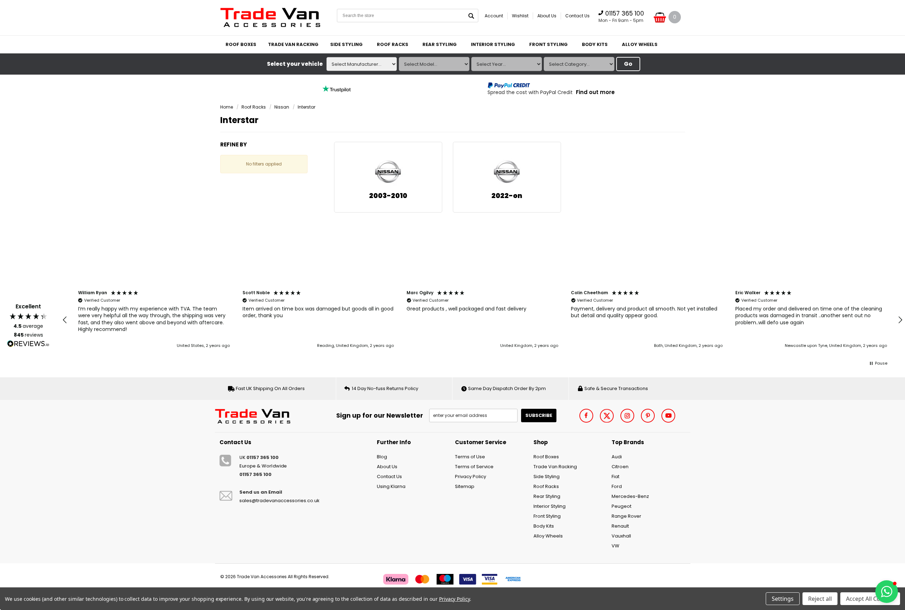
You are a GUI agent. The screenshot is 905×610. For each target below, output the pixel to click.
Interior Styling (493, 44)
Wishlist (520, 16)
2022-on (506, 196)
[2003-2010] (388, 172)
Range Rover (626, 516)
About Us (546, 16)
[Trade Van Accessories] (255, 415)
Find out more (595, 92)
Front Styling (548, 44)
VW (615, 545)
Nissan (281, 107)
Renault (620, 526)
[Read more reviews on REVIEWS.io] (28, 343)
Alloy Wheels (640, 44)
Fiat (615, 476)
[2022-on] (507, 172)
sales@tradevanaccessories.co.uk (279, 500)
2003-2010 (388, 196)
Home (226, 107)
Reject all (820, 599)
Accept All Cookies (870, 599)
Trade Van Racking (293, 44)
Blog (382, 456)
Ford (617, 486)
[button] (65, 320)
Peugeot (621, 506)
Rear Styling (439, 44)
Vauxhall (621, 536)
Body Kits (595, 44)
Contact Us (577, 16)
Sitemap (464, 486)
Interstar (306, 107)
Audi (617, 456)
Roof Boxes (241, 44)
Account (494, 16)
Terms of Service (474, 466)
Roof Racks (392, 44)
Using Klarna (391, 486)
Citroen (620, 466)
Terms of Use (470, 456)
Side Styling (346, 44)
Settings (783, 599)
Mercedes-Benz (630, 496)
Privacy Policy (470, 476)
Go (628, 64)
